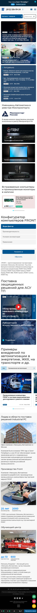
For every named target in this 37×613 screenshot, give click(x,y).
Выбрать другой (20, 4)
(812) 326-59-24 (13, 9)
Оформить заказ (30, 611)
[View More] (34, 368)
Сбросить (18, 257)
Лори (23, 602)
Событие (6, 74)
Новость (6, 91)
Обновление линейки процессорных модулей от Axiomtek (17, 95)
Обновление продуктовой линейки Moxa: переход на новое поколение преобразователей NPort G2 (19, 88)
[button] (13, 210)
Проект (5, 404)
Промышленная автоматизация (17, 368)
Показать (18, 252)
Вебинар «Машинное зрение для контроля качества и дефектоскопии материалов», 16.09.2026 (19, 71)
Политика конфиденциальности (9, 592)
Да (13, 4)
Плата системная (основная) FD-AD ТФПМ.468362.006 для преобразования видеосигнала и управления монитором (24, 199)
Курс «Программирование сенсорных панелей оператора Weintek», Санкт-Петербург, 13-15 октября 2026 (19, 80)
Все (4, 368)
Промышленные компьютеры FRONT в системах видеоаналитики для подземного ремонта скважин (16, 397)
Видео (4, 296)
